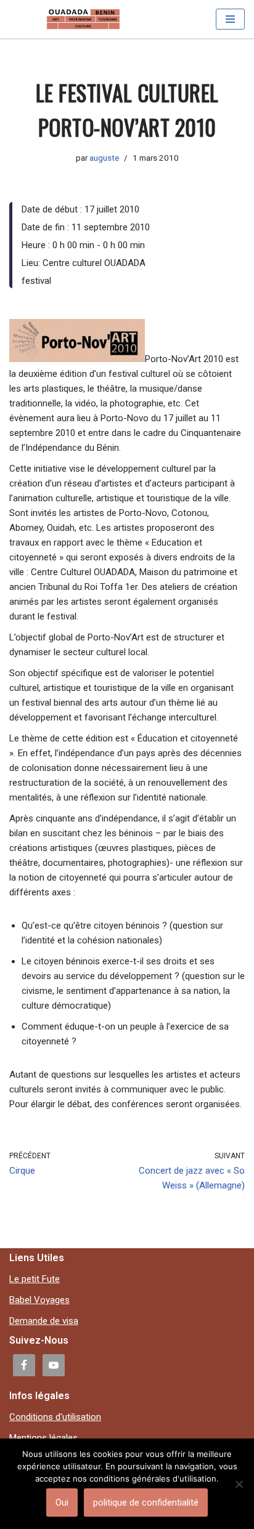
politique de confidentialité (146, 1502)
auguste (104, 158)
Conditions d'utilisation (55, 1416)
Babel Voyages (39, 1299)
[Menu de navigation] (230, 19)
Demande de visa (43, 1320)
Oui (61, 1502)
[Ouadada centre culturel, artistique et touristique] (83, 19)
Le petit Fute (34, 1279)
